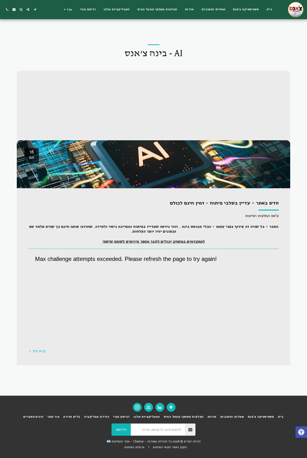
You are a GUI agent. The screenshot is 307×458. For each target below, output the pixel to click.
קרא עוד (39, 351)
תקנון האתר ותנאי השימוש (170, 447)
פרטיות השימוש (134, 447)
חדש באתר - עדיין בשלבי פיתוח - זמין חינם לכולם (224, 203)
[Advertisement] (153, 104)
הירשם (121, 429)
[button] (35, 9)
